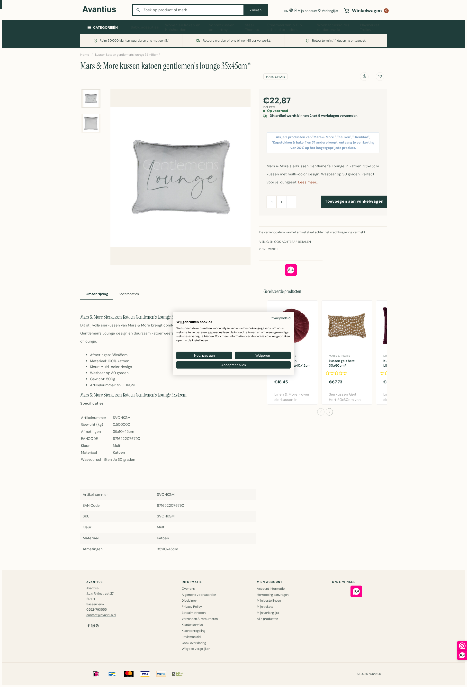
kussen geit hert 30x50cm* (342, 363)
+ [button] (281, 201)
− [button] (291, 201)
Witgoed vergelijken (196, 649)
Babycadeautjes (145, 27)
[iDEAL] (96, 674)
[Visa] (145, 674)
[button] (320, 412)
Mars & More (275, 76)
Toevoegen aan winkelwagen (354, 201)
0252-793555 (96, 609)
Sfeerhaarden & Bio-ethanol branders (285, 27)
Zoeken (255, 10)
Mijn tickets (265, 607)
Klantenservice (192, 625)
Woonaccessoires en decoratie (333, 27)
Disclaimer (189, 600)
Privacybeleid (280, 318)
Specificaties (129, 294)
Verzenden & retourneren (200, 619)
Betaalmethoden (194, 613)
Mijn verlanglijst (268, 613)
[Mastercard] (129, 674)
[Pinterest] (97, 626)
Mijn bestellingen (269, 600)
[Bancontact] (112, 674)
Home (84, 55)
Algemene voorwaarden (199, 595)
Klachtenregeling (193, 631)
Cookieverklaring (194, 643)
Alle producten (267, 619)
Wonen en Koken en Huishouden (183, 27)
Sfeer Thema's (252, 27)
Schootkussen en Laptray (221, 27)
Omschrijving (97, 294)
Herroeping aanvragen (272, 595)
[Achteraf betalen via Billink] (177, 674)
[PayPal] (161, 674)
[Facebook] (88, 626)
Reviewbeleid (191, 637)
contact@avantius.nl (101, 615)
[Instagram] (93, 626)
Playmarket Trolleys (369, 27)
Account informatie (271, 589)
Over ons (188, 589)
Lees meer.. (308, 182)
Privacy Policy (192, 607)
